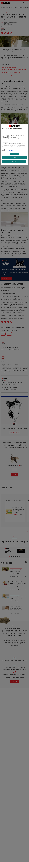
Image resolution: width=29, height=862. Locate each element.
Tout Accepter (14, 157)
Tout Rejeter (14, 161)
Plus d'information (9, 150)
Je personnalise (14, 153)
